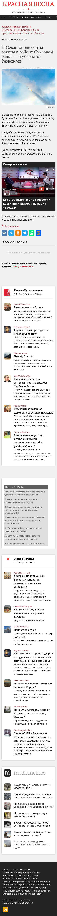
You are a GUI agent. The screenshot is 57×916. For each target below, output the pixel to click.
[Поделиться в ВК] (4, 233)
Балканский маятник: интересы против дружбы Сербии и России (30, 382)
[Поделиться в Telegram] (11, 233)
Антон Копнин (21, 706)
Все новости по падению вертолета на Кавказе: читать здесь (32, 844)
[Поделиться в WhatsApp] (31, 233)
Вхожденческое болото (29, 307)
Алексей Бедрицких (23, 606)
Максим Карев (21, 353)
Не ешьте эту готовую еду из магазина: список (31, 815)
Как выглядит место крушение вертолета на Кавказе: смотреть (33, 796)
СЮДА (14, 903)
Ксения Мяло (20, 405)
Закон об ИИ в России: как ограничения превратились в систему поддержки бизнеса (33, 737)
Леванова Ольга (21, 680)
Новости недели (22, 326)
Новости (13, 17)
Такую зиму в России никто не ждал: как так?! (32, 786)
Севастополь (12, 226)
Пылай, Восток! (23, 356)
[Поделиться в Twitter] (25, 233)
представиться (22, 266)
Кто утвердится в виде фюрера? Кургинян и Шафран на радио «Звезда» (26, 203)
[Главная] (28, 7)
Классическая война (16, 26)
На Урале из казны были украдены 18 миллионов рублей (33, 805)
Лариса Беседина (22, 432)
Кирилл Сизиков (21, 650)
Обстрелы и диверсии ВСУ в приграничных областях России (23, 31)
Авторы (48, 17)
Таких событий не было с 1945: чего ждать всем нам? (33, 833)
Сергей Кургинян (22, 304)
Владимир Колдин (22, 375)
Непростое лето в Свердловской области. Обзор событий (33, 633)
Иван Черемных (21, 626)
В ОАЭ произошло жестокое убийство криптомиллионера (32, 824)
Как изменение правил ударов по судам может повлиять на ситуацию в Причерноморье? (33, 657)
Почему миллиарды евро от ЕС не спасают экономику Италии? (32, 713)
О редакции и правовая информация (22, 893)
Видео (24, 17)
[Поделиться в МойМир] (38, 233)
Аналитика (36, 17)
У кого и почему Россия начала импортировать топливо (29, 613)
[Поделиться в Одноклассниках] (18, 233)
